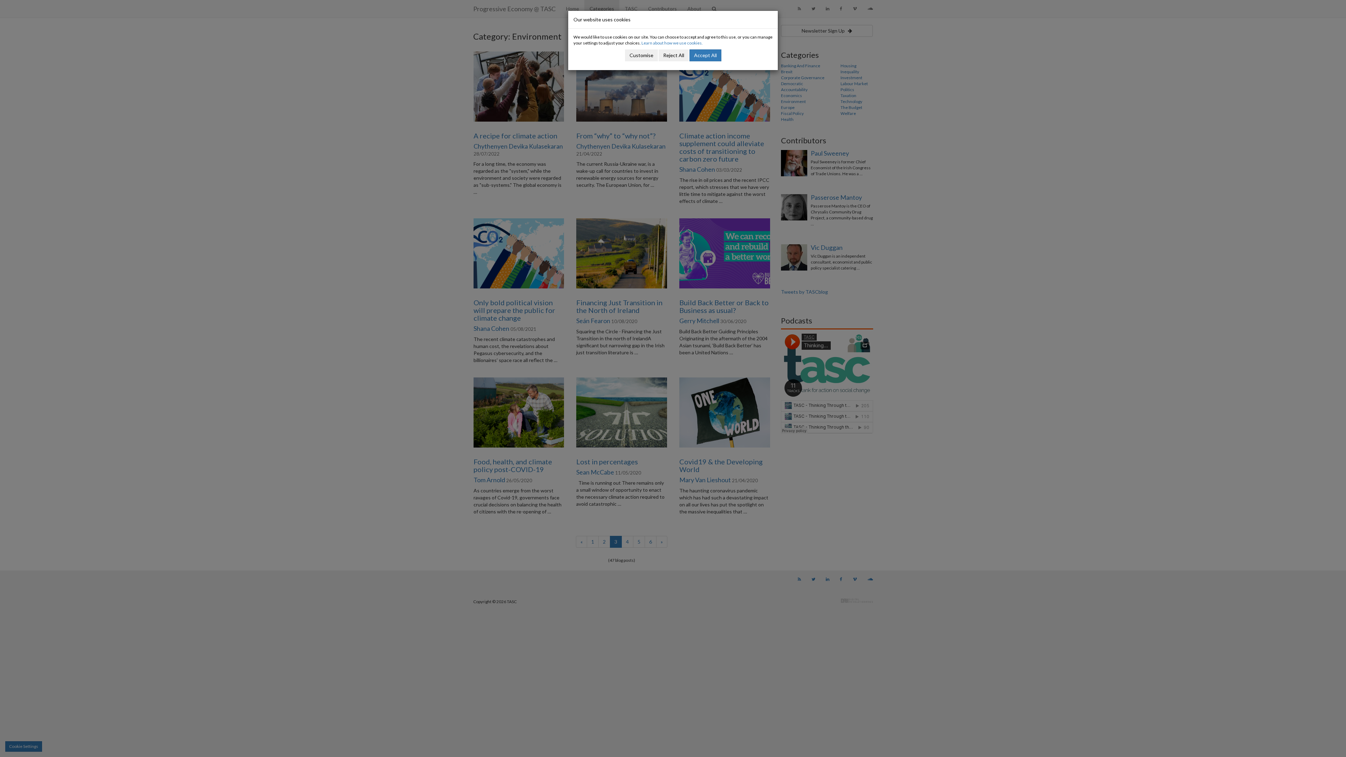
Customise (641, 55)
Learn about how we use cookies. (672, 43)
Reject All (673, 55)
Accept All (705, 55)
